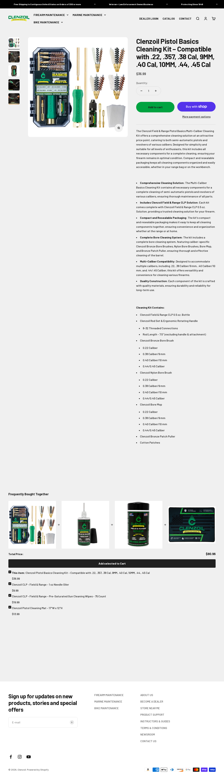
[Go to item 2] (14, 57)
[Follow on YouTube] (28, 756)
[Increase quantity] (156, 91)
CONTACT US (148, 741)
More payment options (196, 116)
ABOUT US (146, 695)
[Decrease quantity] (141, 91)
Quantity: (142, 83)
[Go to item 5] (14, 99)
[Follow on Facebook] (10, 756)
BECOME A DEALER (151, 701)
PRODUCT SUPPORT (152, 714)
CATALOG (169, 18)
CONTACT (185, 18)
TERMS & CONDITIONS (153, 728)
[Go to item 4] (14, 85)
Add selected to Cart (112, 563)
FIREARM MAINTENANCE (49, 14)
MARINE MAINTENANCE (87, 14)
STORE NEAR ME (150, 708)
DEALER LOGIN (148, 18)
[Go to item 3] (14, 71)
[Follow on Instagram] (19, 756)
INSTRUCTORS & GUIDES (155, 721)
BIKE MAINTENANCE (46, 22)
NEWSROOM (147, 734)
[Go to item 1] (14, 43)
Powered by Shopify (38, 769)
